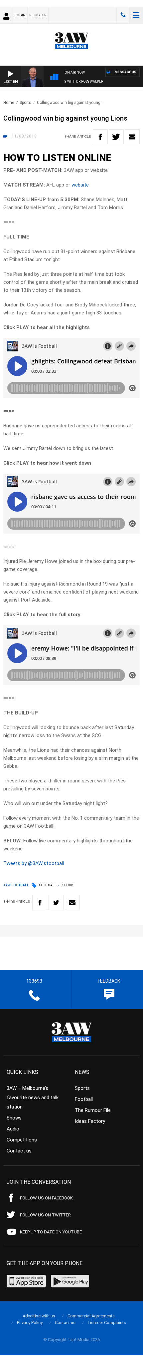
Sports (25, 102)
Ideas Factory (90, 1121)
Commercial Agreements (91, 1315)
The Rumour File (93, 1110)
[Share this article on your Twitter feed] (116, 136)
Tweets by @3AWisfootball (33, 863)
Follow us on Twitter (45, 1214)
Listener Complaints (107, 1322)
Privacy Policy (30, 1322)
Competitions (22, 1140)
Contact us (19, 1151)
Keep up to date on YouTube (51, 1231)
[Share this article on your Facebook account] (100, 136)
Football (48, 885)
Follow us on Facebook (46, 1197)
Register (38, 15)
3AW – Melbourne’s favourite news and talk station (33, 1097)
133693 (123, 15)
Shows (14, 1118)
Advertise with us (39, 1315)
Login (20, 15)
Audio (13, 1129)
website (80, 185)
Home (8, 102)
